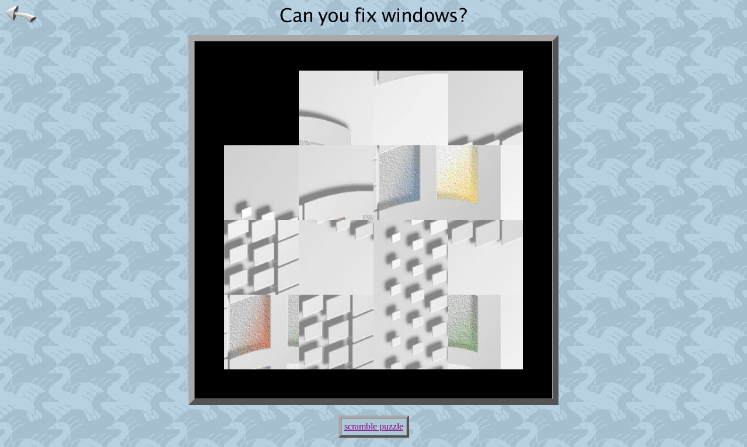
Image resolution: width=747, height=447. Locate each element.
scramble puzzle (373, 426)
